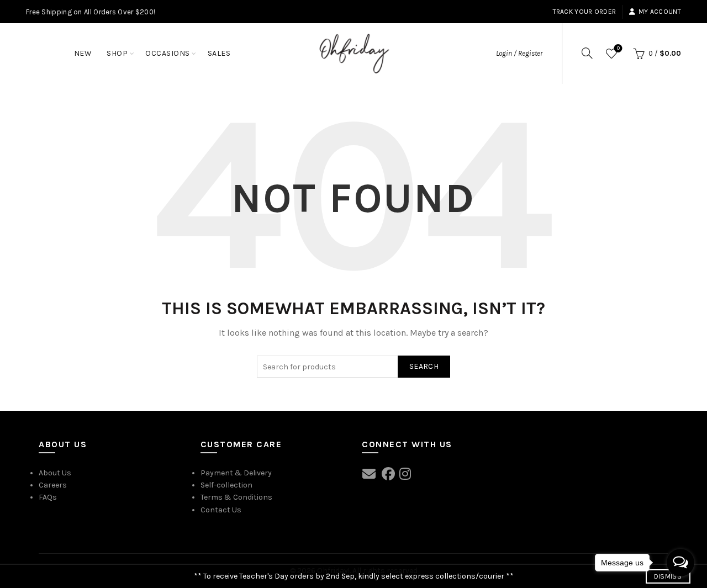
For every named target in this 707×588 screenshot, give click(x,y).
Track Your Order (584, 11)
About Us (55, 473)
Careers (53, 485)
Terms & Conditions (236, 497)
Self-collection (226, 485)
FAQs (48, 497)
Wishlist (618, 48)
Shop (117, 53)
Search (424, 366)
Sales (219, 53)
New (83, 53)
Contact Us (221, 510)
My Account (660, 11)
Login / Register (519, 53)
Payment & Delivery (236, 473)
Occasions (167, 53)
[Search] (587, 53)
